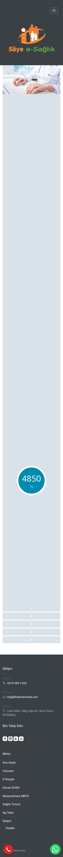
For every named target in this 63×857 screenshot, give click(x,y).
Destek (10, 828)
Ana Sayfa (9, 762)
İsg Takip (8, 812)
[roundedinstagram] (10, 739)
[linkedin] (31, 631)
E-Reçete (8, 779)
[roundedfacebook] (5, 739)
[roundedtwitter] (15, 739)
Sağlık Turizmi (11, 804)
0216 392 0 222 (17, 683)
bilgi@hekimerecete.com (22, 697)
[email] (31, 639)
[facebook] (31, 337)
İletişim (7, 821)
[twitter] (31, 616)
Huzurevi (8, 771)
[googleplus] (31, 624)
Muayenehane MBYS (16, 796)
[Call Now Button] (8, 849)
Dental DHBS (11, 788)
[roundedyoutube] (21, 739)
